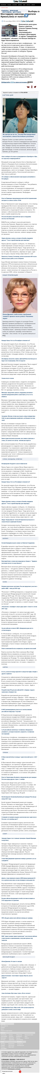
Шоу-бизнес (14, 4)
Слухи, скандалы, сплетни (12, 459)
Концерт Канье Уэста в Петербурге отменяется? (16, 340)
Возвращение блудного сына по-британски (14, 463)
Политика (3, 1035)
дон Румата (17, 12)
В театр (3, 1039)
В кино (11, 1035)
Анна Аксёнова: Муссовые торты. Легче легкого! (16, 993)
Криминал (19, 1036)
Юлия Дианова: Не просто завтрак (12, 961)
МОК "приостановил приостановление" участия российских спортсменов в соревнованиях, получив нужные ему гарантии (19, 938)
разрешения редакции (7, 1064)
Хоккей (3, 1045)
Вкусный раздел (9, 957)
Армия (24, 4)
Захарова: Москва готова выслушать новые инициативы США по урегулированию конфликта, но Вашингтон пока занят (18, 418)
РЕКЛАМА (12, 1059)
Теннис (3, 1047)
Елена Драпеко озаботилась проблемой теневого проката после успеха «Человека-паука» (18, 316)
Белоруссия (20, 1045)
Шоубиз (5, 538)
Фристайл (11, 1047)
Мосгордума (7, 12)
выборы (5, 10)
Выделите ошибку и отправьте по (15, 92)
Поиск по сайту (5, 7)
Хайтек (5, 667)
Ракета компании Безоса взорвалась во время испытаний (19, 648)
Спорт (5, 834)
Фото (2, 1029)
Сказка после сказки (8, 378)
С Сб (27, 21)
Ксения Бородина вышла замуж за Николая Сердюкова (18, 543)
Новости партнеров (6, 1030)
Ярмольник (14, 10)
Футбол (3, 1043)
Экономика (4, 1036)
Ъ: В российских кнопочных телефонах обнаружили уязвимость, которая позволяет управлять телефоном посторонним (18, 731)
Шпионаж (28, 4)
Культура (3, 1038)
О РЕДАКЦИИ (5, 1059)
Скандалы (9, 4)
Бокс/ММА (4, 1048)
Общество (19, 1035)
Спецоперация (3, 4)
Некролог (33, 4)
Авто (26, 1036)
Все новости (4, 1026)
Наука (5, 582)
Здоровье (20, 4)
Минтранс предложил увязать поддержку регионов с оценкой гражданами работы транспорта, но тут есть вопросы (17, 394)
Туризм (5, 752)
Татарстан (20, 1043)
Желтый (11, 1038)
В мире (3, 1027)
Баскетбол (11, 1043)
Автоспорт (11, 1045)
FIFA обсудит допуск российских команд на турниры (17, 918)
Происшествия (29, 1035)
